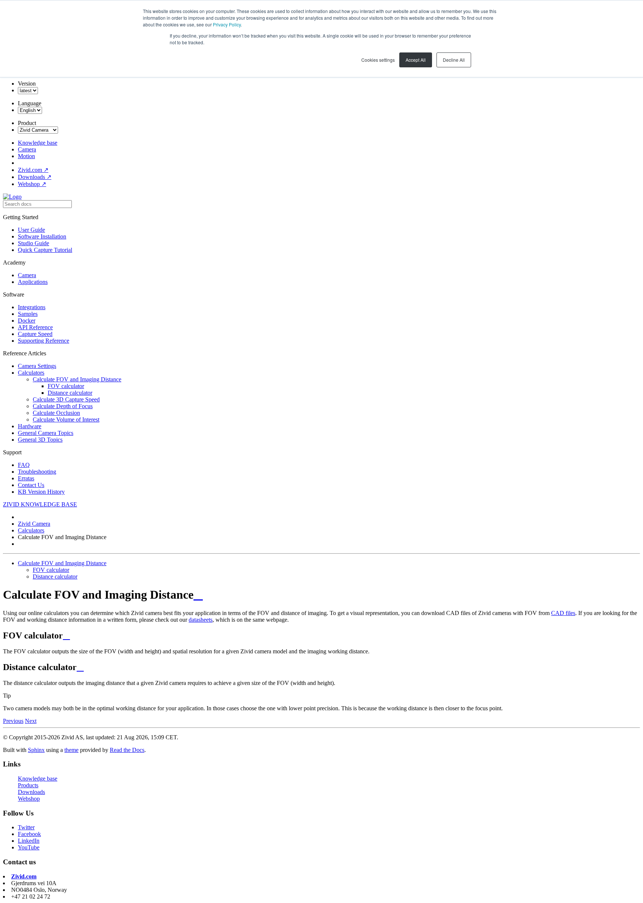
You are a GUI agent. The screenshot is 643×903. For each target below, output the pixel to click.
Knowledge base (37, 143)
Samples (28, 314)
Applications (33, 282)
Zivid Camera (34, 524)
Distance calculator (70, 393)
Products (28, 785)
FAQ (24, 465)
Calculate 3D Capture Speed (66, 399)
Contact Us (31, 485)
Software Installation (42, 236)
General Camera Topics (45, 433)
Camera (27, 149)
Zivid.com (33, 170)
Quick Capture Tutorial (45, 250)
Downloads (34, 177)
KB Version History (41, 492)
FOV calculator (66, 386)
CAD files (563, 613)
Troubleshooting (37, 471)
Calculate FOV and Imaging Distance (77, 379)
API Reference (35, 327)
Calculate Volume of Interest (66, 419)
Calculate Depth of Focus (63, 406)
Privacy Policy (227, 24)
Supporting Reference (43, 340)
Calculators (31, 372)
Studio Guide (33, 243)
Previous (13, 721)
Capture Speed (35, 334)
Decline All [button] (454, 60)
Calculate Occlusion (56, 413)
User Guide (31, 230)
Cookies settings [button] (378, 60)
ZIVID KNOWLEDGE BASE (40, 504)
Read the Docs (127, 750)
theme (71, 750)
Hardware (29, 426)
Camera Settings (37, 366)
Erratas (26, 478)
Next (30, 721)
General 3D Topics (40, 439)
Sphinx (36, 750)
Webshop (32, 184)
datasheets (200, 620)
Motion (26, 156)
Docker (26, 320)
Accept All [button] (416, 60)
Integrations (31, 307)
